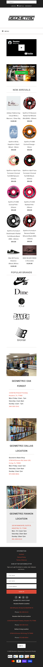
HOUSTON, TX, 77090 (19, 528)
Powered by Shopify (30, 651)
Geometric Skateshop (18, 651)
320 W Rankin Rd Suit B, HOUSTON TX (21, 608)
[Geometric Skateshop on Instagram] (23, 597)
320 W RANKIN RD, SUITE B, (21, 525)
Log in (13, 6)
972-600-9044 (14, 474)
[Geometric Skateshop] (21, 18)
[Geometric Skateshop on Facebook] (16, 597)
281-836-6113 (17, 539)
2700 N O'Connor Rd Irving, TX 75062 (21, 633)
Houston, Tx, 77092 (15, 395)
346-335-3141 (14, 406)
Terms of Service (21, 560)
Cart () (21, 6)
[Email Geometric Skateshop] (27, 597)
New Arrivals (21, 90)
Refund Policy (21, 557)
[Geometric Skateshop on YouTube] (19, 597)
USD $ (20, 646)
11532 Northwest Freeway (18, 393)
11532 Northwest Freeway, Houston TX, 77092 (21, 620)
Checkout (28, 6)
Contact (21, 554)
